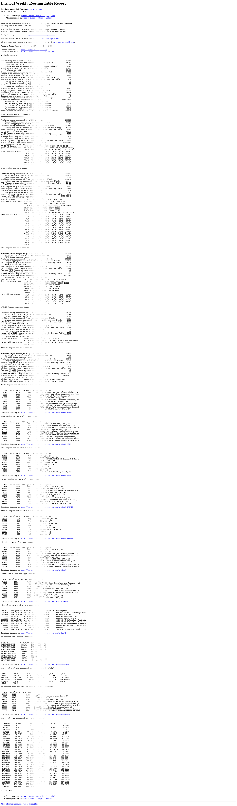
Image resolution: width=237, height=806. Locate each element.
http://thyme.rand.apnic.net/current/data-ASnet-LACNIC (47, 507)
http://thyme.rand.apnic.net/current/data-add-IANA (45, 664)
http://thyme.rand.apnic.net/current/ (38, 51)
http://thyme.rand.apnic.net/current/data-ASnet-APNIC (46, 413)
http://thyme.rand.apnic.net (34, 50)
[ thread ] (32, 18)
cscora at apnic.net (34, 9)
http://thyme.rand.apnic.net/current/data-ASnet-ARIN (46, 444)
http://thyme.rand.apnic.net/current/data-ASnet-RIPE (46, 476)
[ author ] (48, 18)
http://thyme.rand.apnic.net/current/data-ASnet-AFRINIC (47, 538)
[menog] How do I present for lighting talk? (38, 16)
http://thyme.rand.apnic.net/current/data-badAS (43, 633)
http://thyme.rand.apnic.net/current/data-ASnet (43, 570)
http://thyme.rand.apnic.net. (46, 39)
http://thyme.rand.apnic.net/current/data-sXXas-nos (45, 714)
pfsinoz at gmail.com (64, 42)
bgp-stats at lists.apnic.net (41, 35)
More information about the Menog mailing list (19, 804)
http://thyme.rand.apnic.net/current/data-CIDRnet (44, 601)
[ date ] (26, 18)
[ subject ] (40, 18)
